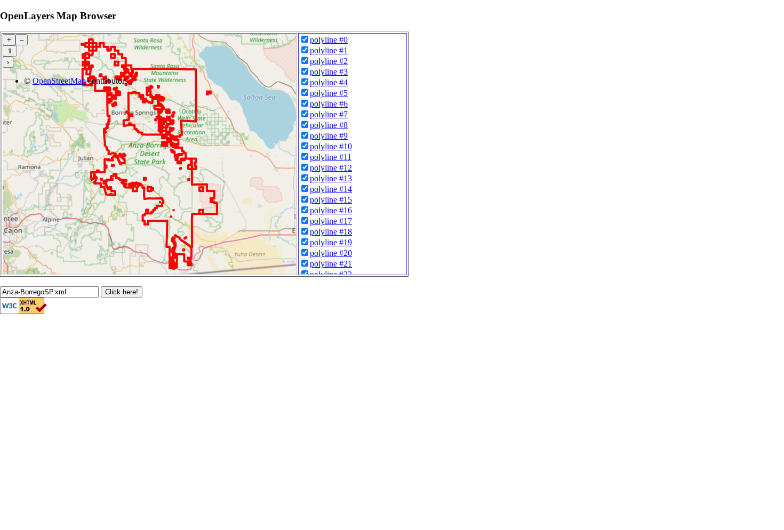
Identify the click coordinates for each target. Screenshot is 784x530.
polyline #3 (329, 71)
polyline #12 (331, 167)
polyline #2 (329, 61)
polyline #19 (331, 242)
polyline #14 (331, 189)
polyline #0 (329, 39)
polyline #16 (331, 210)
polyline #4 (329, 82)
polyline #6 (329, 103)
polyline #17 (331, 221)
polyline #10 (331, 146)
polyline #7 (329, 114)
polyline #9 (329, 135)
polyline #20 (331, 253)
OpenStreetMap (59, 80)
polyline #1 (329, 50)
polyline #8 (329, 125)
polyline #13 (331, 178)
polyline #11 (330, 157)
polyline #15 (331, 199)
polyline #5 (329, 93)
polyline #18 (331, 231)
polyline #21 (331, 263)
